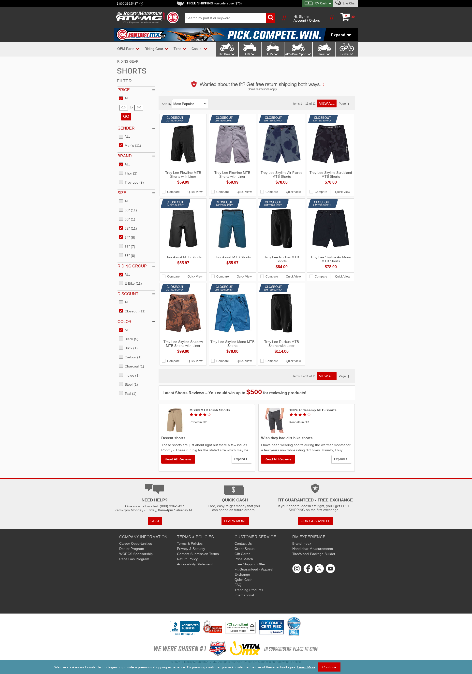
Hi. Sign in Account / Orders (307, 18)
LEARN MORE (235, 521)
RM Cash (321, 3)
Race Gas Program (134, 559)
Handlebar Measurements (312, 549)
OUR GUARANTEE (315, 521)
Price (124, 90)
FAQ (238, 585)
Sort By (167, 104)
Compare (173, 192)
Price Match (244, 559)
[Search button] (270, 18)
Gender (126, 128)
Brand (125, 156)
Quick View (195, 192)
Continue (329, 667)
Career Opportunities (135, 543)
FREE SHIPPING (214, 3)
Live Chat (348, 3)
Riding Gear (127, 61)
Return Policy (187, 559)
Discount (128, 294)
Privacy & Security (191, 549)
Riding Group (132, 266)
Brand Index (301, 543)
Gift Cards (242, 554)
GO (126, 116)
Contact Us (243, 543)
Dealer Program (131, 549)
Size (122, 193)
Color (125, 322)
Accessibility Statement (195, 564)
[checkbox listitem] (124, 98)
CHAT (155, 521)
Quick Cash (243, 580)
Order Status (244, 549)
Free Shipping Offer (250, 564)
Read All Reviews (178, 459)
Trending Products (249, 590)
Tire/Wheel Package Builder (313, 554)
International (244, 595)
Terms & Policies (190, 543)
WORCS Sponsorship (136, 554)
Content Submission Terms (198, 554)
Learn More (306, 667)
